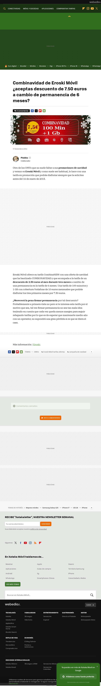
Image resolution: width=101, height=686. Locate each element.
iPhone (71, 573)
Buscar (92, 595)
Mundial (23, 66)
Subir (88, 605)
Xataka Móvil (11, 620)
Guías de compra (44, 568)
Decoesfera (10, 645)
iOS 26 (75, 507)
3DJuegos (28, 616)
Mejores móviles (32, 507)
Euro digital (12, 66)
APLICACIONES (48, 8)
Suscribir (46, 524)
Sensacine (47, 616)
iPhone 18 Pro (61, 66)
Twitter (96, 8)
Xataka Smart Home (11, 627)
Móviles (33, 66)
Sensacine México (50, 663)
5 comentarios (22, 111)
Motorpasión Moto (88, 620)
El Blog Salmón (30, 641)
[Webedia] (95, 1)
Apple (39, 564)
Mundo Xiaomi (11, 632)
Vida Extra (28, 620)
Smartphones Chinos (45, 578)
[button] (25, 157)
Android (9, 573)
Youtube (92, 8)
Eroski (36, 344)
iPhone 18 (73, 66)
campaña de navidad (77, 352)
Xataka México (11, 663)
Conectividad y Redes (77, 578)
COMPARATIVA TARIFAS (66, 8)
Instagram (87, 8)
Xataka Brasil (11, 667)
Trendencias (10, 641)
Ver (52, 418)
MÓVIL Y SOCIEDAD (31, 8)
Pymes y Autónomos (29, 646)
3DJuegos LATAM (31, 663)
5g (38, 573)
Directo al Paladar (69, 616)
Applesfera (10, 623)
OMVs (36, 352)
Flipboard (83, 8)
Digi (51, 66)
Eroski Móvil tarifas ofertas (54, 352)
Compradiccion (11, 648)
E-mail (44, 110)
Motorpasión (86, 616)
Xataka (8, 616)
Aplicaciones (11, 568)
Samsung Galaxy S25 (50, 507)
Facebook (32, 110)
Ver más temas (12, 584)
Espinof (46, 620)
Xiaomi (71, 564)
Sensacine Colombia (47, 668)
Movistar (42, 66)
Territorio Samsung (76, 568)
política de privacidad (38, 529)
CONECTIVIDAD (14, 8)
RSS (35, 542)
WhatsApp (85, 66)
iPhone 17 (66, 507)
